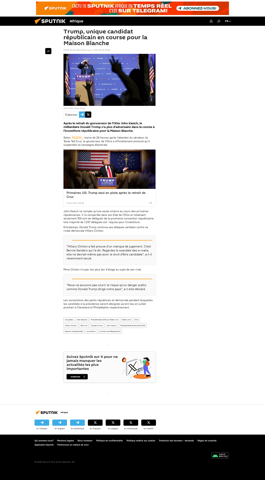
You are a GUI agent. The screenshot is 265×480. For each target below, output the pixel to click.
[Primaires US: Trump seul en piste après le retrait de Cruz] (109, 169)
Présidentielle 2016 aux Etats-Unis (105, 319)
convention (91, 331)
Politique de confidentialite (109, 440)
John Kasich (111, 325)
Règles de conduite (207, 440)
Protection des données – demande (176, 440)
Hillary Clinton (71, 325)
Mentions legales (65, 440)
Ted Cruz (83, 325)
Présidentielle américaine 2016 (132, 325)
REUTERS (69, 108)
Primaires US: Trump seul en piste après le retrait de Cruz (106, 195)
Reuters (77, 137)
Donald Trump (97, 325)
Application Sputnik (44, 444)
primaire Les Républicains (110, 331)
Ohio (136, 319)
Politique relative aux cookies (141, 440)
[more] (151, 203)
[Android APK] (220, 455)
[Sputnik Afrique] (51, 25)
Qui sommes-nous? (44, 440)
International (82, 319)
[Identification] (211, 21)
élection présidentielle (74, 331)
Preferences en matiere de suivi (73, 444)
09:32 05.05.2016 (72, 50)
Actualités (69, 319)
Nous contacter (85, 440)
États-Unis (126, 319)
